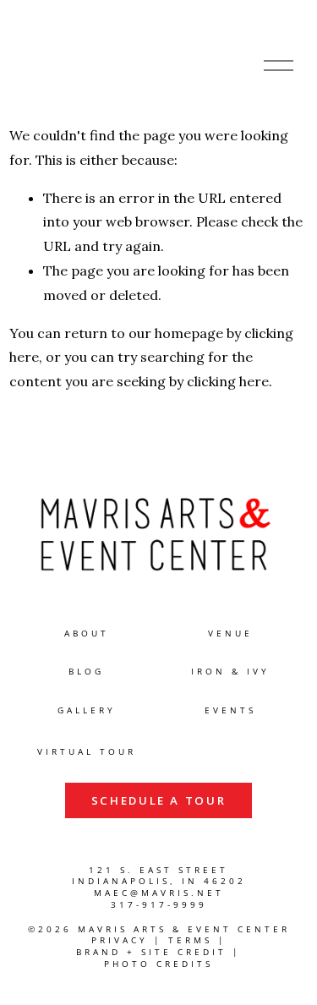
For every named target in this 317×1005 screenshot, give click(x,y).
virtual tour (86, 751)
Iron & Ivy (230, 671)
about (86, 633)
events (230, 710)
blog (86, 671)
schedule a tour (159, 800)
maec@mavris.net (159, 893)
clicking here (228, 381)
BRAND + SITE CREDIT (151, 952)
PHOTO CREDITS (158, 964)
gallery (86, 710)
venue (230, 633)
